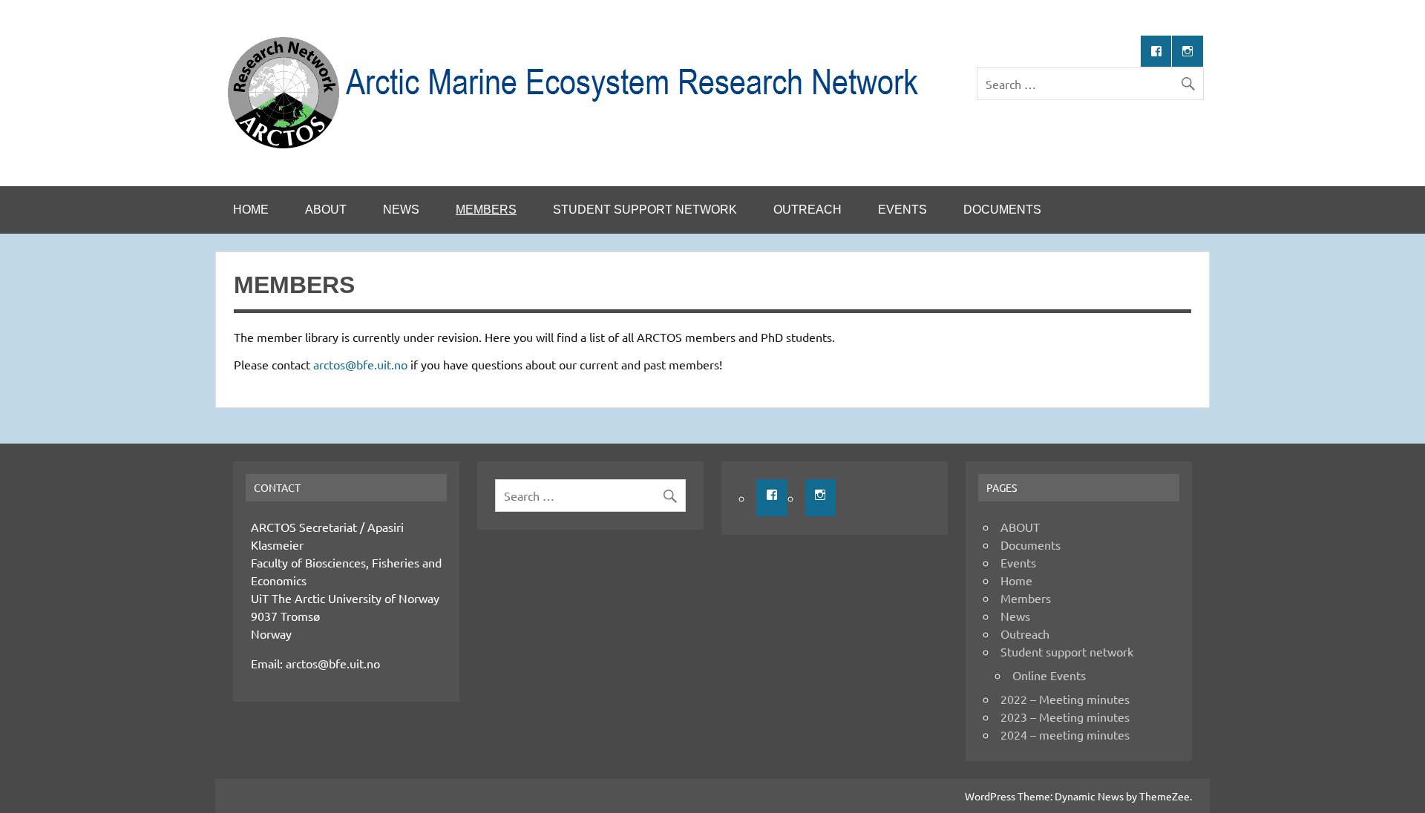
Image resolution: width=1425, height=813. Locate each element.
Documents (1002, 209)
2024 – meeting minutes (1065, 734)
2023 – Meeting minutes (1065, 716)
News (401, 209)
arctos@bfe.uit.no (360, 364)
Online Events (1049, 675)
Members (486, 209)
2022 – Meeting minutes (1065, 698)
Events (902, 209)
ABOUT (326, 209)
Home (251, 209)
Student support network (645, 209)
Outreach (807, 209)
